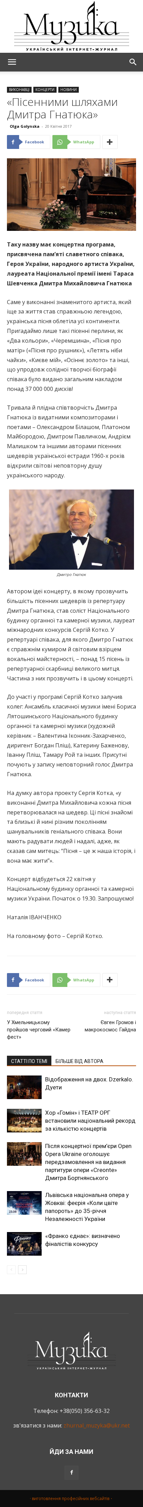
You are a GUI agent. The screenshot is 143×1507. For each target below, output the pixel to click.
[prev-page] (11, 1269)
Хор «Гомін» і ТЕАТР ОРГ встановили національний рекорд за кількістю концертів (90, 1120)
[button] (12, 62)
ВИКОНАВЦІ (19, 89)
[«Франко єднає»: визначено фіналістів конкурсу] (24, 1244)
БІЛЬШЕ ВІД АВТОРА (79, 1061)
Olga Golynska (25, 126)
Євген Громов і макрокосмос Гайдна (110, 1026)
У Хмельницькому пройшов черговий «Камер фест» (38, 1029)
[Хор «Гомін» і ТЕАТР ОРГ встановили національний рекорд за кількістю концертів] (24, 1121)
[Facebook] (71, 1473)
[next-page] (22, 1269)
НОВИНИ (68, 89)
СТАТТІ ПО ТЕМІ (29, 1061)
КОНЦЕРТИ (44, 89)
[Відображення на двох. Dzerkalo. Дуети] (24, 1087)
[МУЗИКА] (71, 26)
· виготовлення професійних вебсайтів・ (71, 1498)
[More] (110, 142)
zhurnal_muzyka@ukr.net (97, 1425)
